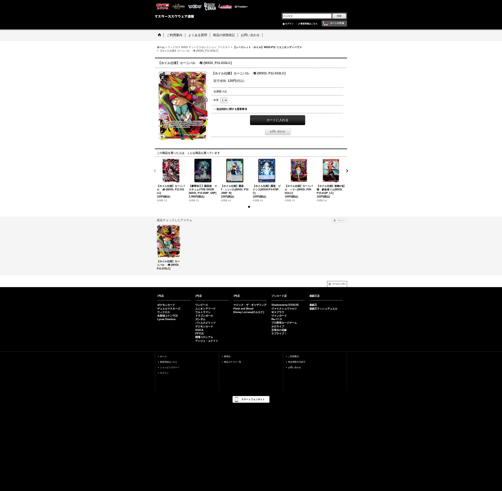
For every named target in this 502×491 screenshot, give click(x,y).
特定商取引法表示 (296, 362)
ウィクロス (163, 312)
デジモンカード (204, 326)
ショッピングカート (169, 367)
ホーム (163, 356)
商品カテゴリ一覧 (232, 362)
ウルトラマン (203, 312)
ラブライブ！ (279, 333)
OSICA (199, 330)
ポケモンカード (166, 304)
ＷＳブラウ (277, 312)
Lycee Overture (166, 319)
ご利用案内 (293, 356)
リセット (341, 220)
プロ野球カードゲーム (284, 322)
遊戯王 (313, 304)
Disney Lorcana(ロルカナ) (248, 312)
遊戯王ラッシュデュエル (323, 308)
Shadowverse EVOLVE (285, 304)
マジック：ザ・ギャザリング (249, 304)
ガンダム (200, 319)
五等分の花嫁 (279, 330)
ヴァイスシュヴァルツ (284, 308)
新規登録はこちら (309, 23)
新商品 (227, 356)
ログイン (289, 23)
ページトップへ (339, 284)
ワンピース (201, 304)
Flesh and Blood (243, 308)
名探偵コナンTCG (167, 315)
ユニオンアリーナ (205, 308)
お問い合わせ (277, 131)
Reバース (276, 319)
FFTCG (199, 333)
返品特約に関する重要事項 (231, 109)
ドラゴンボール (204, 315)
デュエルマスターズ (168, 308)
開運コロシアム (204, 337)
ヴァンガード (279, 315)
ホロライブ (277, 326)
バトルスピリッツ (205, 322)
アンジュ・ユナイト (206, 340)
